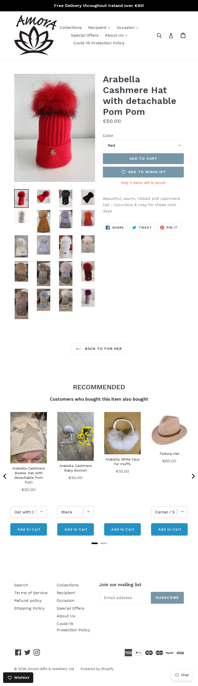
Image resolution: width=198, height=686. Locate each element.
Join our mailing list (120, 584)
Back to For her (103, 348)
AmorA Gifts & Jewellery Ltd (51, 669)
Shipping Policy (29, 608)
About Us (117, 35)
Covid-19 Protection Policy (99, 43)
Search (21, 585)
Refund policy (28, 600)
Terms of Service (30, 592)
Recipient (100, 27)
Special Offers (84, 35)
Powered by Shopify (96, 669)
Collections (71, 27)
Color (108, 135)
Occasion (129, 27)
